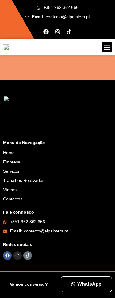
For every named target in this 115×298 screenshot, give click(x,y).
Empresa (11, 161)
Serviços (11, 171)
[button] (107, 47)
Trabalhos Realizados (23, 180)
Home (9, 152)
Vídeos (9, 189)
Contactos (12, 198)
